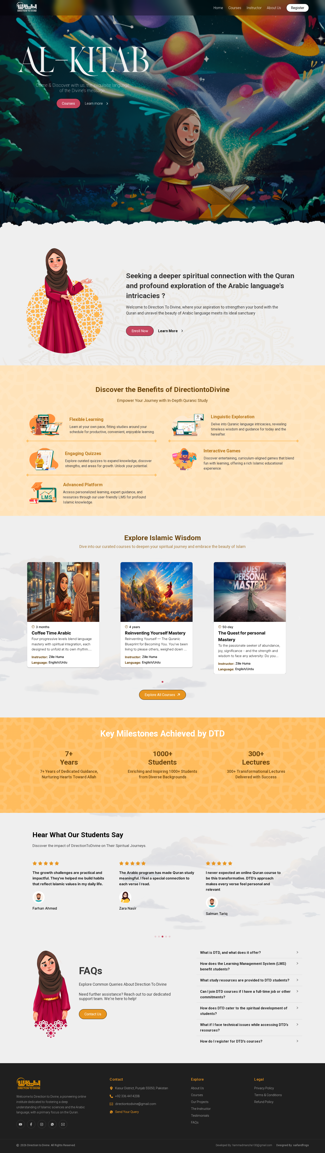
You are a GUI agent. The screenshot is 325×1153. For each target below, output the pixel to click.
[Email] (63, 1124)
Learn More (168, 331)
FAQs (195, 1122)
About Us (274, 8)
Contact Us (92, 1014)
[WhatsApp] (52, 1124)
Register (297, 8)
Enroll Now (140, 331)
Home (218, 8)
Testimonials (200, 1115)
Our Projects (199, 1102)
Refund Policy (263, 1102)
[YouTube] (20, 1124)
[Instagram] (42, 1124)
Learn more (94, 103)
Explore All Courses (160, 695)
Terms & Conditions (268, 1095)
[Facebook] (31, 1124)
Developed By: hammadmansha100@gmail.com (244, 1145)
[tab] (249, 952)
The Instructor (201, 1109)
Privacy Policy (264, 1088)
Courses (234, 8)
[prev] (26, 618)
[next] (298, 618)
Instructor (254, 8)
